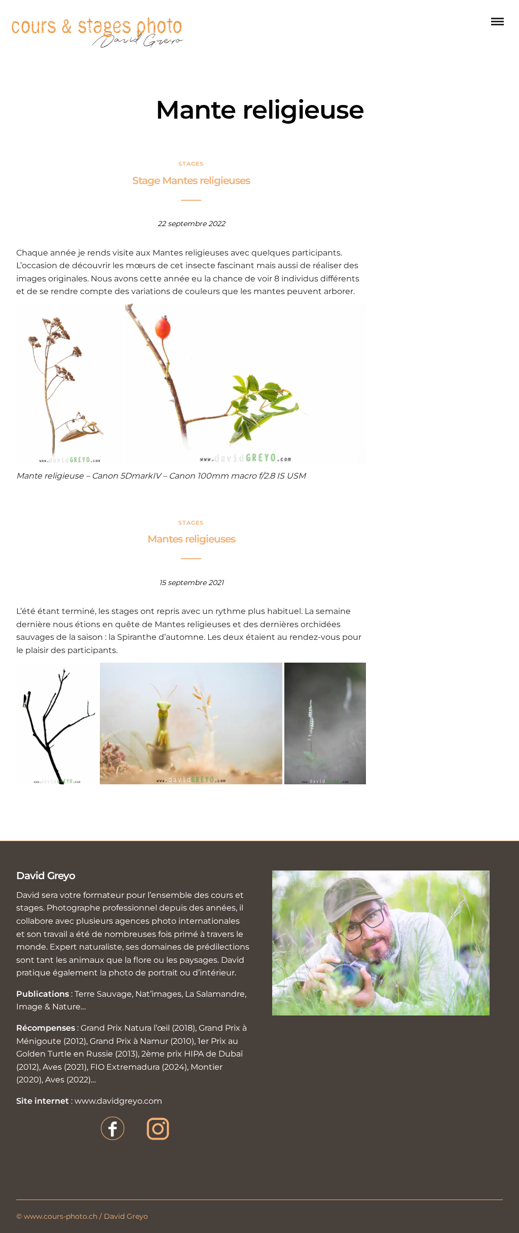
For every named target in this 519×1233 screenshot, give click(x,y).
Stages (191, 163)
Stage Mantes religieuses (191, 180)
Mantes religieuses (191, 539)
